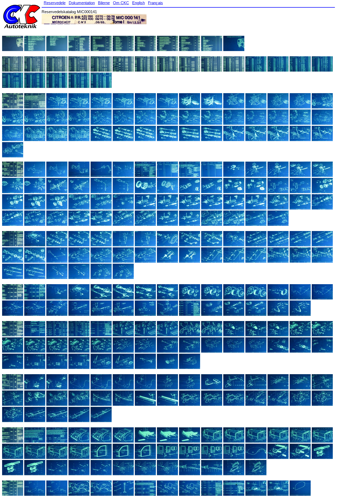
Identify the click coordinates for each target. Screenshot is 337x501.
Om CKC (121, 3)
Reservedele (55, 3)
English (138, 3)
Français (155, 3)
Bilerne (104, 3)
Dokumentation (82, 3)
